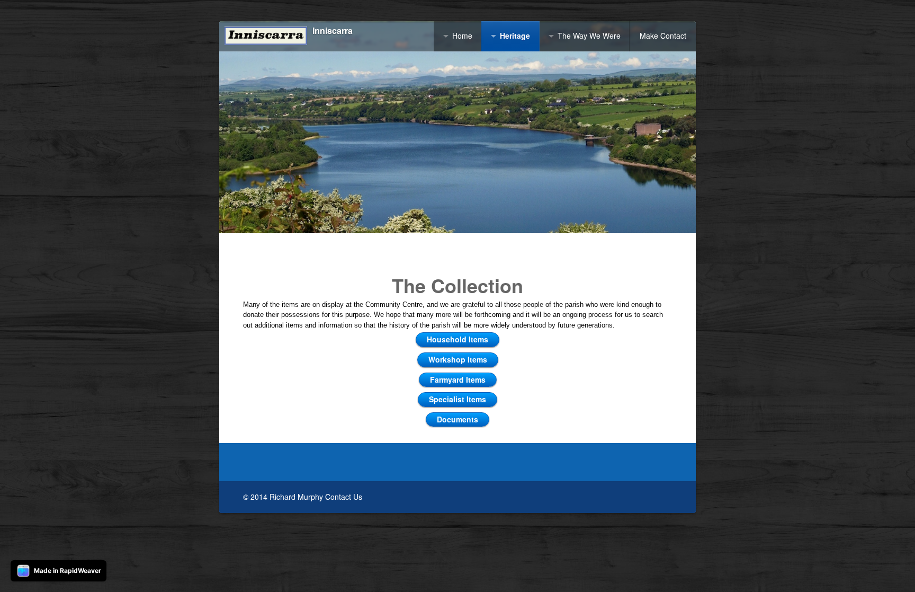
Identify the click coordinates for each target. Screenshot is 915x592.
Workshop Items (457, 359)
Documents (457, 419)
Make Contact (663, 35)
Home (462, 35)
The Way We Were (589, 35)
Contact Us (343, 496)
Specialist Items (457, 399)
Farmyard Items (458, 379)
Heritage (515, 35)
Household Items (457, 339)
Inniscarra (332, 31)
